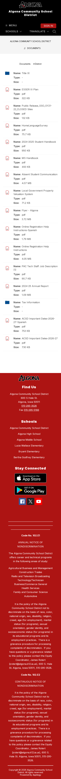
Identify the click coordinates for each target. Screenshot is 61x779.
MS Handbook (30, 158)
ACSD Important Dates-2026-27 (40, 338)
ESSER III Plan (30, 89)
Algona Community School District (30, 41)
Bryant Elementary (29, 451)
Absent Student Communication (39, 174)
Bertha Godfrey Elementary (29, 457)
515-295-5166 (31, 409)
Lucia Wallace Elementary (29, 445)
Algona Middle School (29, 439)
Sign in (48, 25)
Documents (34, 48)
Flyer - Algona (30, 210)
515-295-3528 (29, 405)
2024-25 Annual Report (35, 286)
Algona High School (29, 433)
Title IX (26, 73)
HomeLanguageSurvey (35, 125)
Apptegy (37, 775)
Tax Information (31, 302)
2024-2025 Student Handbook (39, 141)
